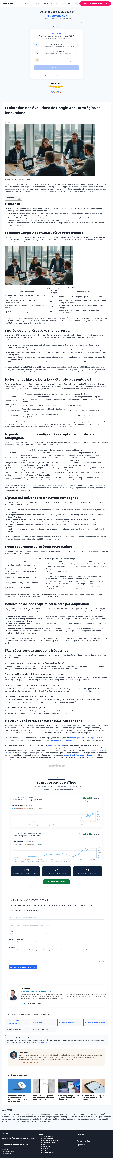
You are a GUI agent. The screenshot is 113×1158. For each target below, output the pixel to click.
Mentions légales (48, 1139)
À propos (70, 3)
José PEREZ (10, 117)
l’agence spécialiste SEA (78, 738)
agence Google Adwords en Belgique (78, 755)
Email (29, 1003)
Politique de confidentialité (51, 1140)
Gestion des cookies (49, 1142)
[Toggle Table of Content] (18, 198)
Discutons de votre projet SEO (56, 882)
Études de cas (59, 3)
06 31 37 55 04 (36, 1003)
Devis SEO (38, 1022)
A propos (45, 1148)
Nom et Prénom (14, 915)
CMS (44, 1150)
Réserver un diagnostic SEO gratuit (95, 3)
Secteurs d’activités (49, 1152)
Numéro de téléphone (16, 939)
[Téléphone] (76, 3)
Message (12, 947)
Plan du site (46, 1146)
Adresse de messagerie (16, 923)
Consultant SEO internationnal (14, 1022)
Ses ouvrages (42, 1042)
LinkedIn (23, 1003)
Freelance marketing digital (96, 1022)
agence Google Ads (55, 745)
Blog (44, 1144)
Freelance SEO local (67, 1022)
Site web (11, 931)
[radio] (50, 766)
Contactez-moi (48, 1137)
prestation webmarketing (61, 740)
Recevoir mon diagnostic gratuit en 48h (23, 967)
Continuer (55, 68)
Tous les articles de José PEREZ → (30, 1062)
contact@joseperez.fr (9, 1151)
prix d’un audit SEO (99, 738)
